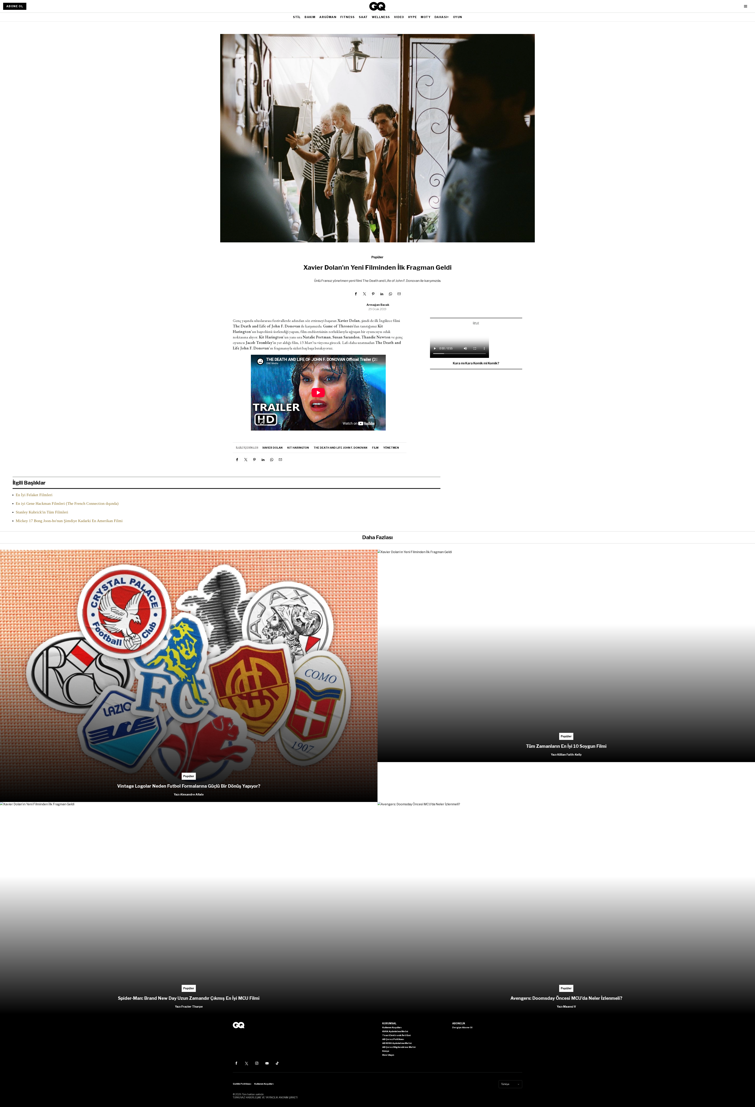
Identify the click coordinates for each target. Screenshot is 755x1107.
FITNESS (347, 17)
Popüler (377, 257)
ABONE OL (14, 6)
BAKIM (310, 17)
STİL (297, 17)
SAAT (363, 17)
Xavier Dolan (272, 447)
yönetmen (391, 447)
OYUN (457, 17)
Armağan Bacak (377, 304)
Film (375, 447)
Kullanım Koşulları (263, 1083)
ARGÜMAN (327, 17)
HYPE (412, 17)
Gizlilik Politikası (242, 1083)
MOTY (426, 17)
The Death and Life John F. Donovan (340, 447)
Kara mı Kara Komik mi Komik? (476, 363)
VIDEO (399, 17)
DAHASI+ (442, 17)
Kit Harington (298, 447)
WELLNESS (381, 17)
